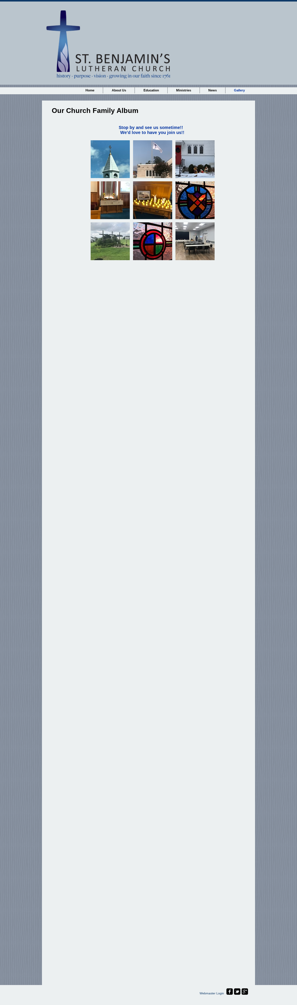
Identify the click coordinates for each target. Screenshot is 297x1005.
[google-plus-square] (245, 991)
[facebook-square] (229, 991)
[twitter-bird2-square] (237, 991)
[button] (110, 159)
